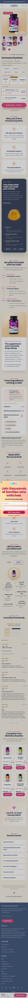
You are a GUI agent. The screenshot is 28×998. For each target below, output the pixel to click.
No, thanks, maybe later (14, 515)
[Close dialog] (2, 482)
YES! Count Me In (14, 512)
